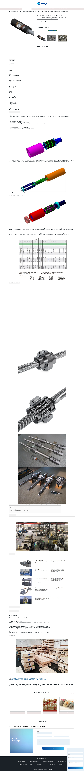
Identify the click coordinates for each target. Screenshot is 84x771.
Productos (26, 8)
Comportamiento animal (32, 685)
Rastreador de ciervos (40, 685)
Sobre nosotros (63, 8)
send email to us (53, 30)
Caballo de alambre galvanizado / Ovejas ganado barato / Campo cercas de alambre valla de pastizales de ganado (28, 679)
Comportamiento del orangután (54, 684)
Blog (43, 8)
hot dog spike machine (21, 761)
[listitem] (42, 38)
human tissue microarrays (48, 761)
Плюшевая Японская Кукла (34, 761)
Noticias (36, 8)
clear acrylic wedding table (62, 761)
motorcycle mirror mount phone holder (25, 764)
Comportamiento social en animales (15, 684)
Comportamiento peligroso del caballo (66, 684)
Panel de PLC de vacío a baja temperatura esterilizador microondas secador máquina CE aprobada (27, 678)
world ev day (62, 764)
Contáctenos (52, 8)
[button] (35, 38)
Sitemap (50, 769)
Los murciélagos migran (35, 684)
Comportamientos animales (44, 684)
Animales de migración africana (22, 685)
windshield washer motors (41, 764)
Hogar (18, 8)
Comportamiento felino (13, 685)
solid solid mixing (52, 764)
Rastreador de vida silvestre (26, 684)
